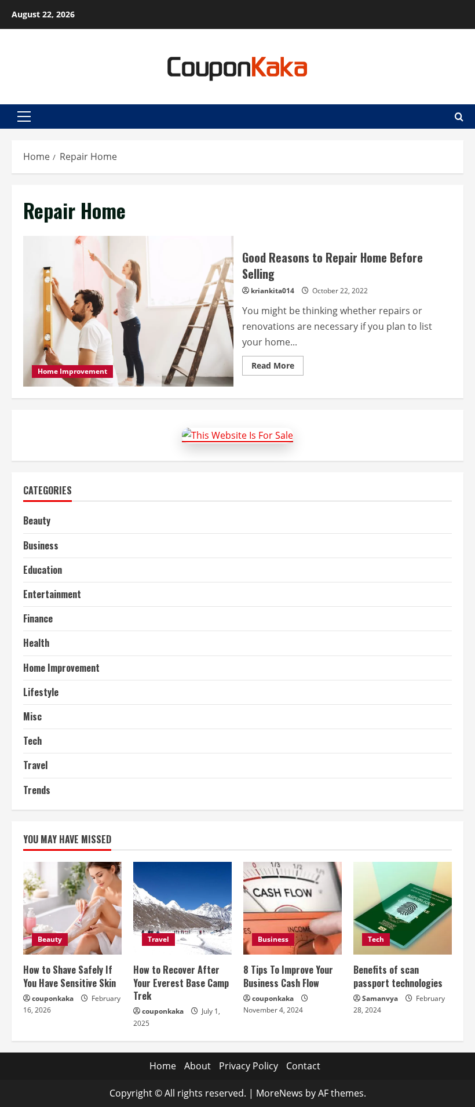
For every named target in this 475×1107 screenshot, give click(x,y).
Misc (32, 716)
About (197, 1065)
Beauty (36, 520)
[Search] (459, 116)
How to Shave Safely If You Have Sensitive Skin (69, 976)
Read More (277, 367)
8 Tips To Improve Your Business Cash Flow (288, 976)
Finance (38, 618)
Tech (32, 741)
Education (42, 570)
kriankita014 (272, 291)
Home (162, 1065)
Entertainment (52, 594)
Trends (36, 790)
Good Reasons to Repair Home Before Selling (128, 311)
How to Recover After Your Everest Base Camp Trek (181, 983)
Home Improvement (72, 371)
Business (41, 545)
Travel (35, 765)
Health (36, 643)
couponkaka (53, 998)
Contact (303, 1065)
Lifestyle (41, 692)
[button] (24, 116)
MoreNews (279, 1093)
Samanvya (380, 998)
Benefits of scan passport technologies (398, 976)
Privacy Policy (248, 1065)
